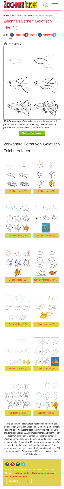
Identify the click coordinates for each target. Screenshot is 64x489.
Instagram (47, 34)
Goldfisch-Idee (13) (18, 280)
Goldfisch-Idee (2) (46, 324)
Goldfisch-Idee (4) (46, 368)
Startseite (10, 15)
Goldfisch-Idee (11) (46, 413)
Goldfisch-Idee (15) (18, 324)
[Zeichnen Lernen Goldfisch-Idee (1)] (32, 82)
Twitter (11, 38)
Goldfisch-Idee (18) (46, 235)
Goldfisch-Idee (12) (18, 235)
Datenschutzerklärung (43, 472)
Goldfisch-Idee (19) (46, 191)
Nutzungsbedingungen (16, 476)
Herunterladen (32, 133)
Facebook (19, 34)
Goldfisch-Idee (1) (17, 191)
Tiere (19, 15)
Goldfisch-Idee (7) (17, 368)
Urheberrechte (22, 472)
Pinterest (33, 34)
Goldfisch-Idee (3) (17, 413)
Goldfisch (28, 15)
